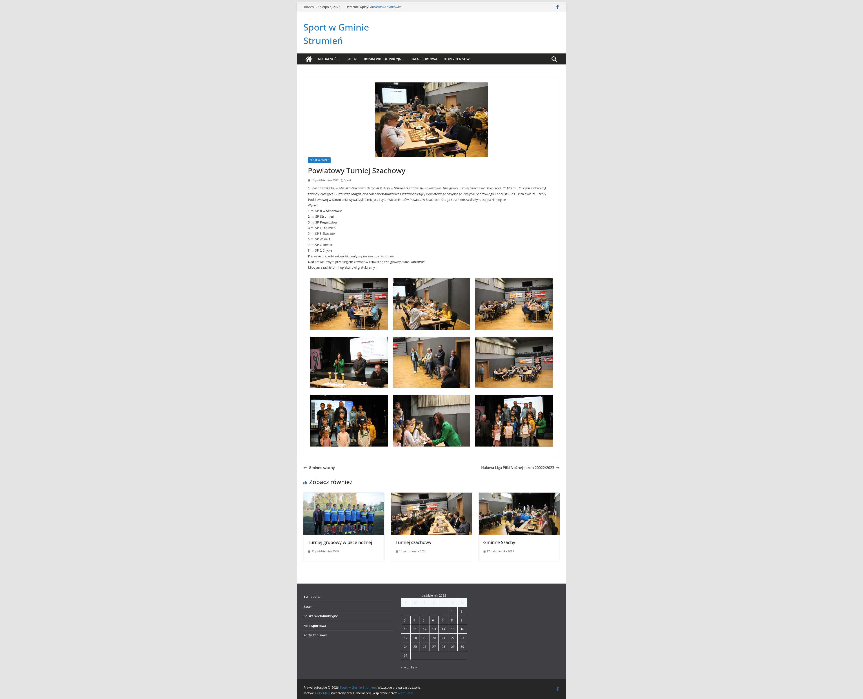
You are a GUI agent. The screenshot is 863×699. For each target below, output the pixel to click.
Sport (347, 180)
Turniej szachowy (413, 542)
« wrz (405, 667)
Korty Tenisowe (457, 59)
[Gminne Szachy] (519, 495)
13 (434, 629)
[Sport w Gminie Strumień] (308, 59)
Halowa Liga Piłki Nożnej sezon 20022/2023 (517, 467)
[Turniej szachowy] (431, 495)
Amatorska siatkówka (386, 7)
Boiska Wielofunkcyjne (383, 59)
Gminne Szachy (499, 542)
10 (405, 629)
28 (443, 646)
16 (462, 629)
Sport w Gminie (319, 160)
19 (424, 638)
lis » (414, 667)
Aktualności (328, 59)
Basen (352, 59)
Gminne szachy (322, 467)
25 (415, 646)
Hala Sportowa (423, 59)
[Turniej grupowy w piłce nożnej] (343, 495)
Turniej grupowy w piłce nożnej (340, 542)
